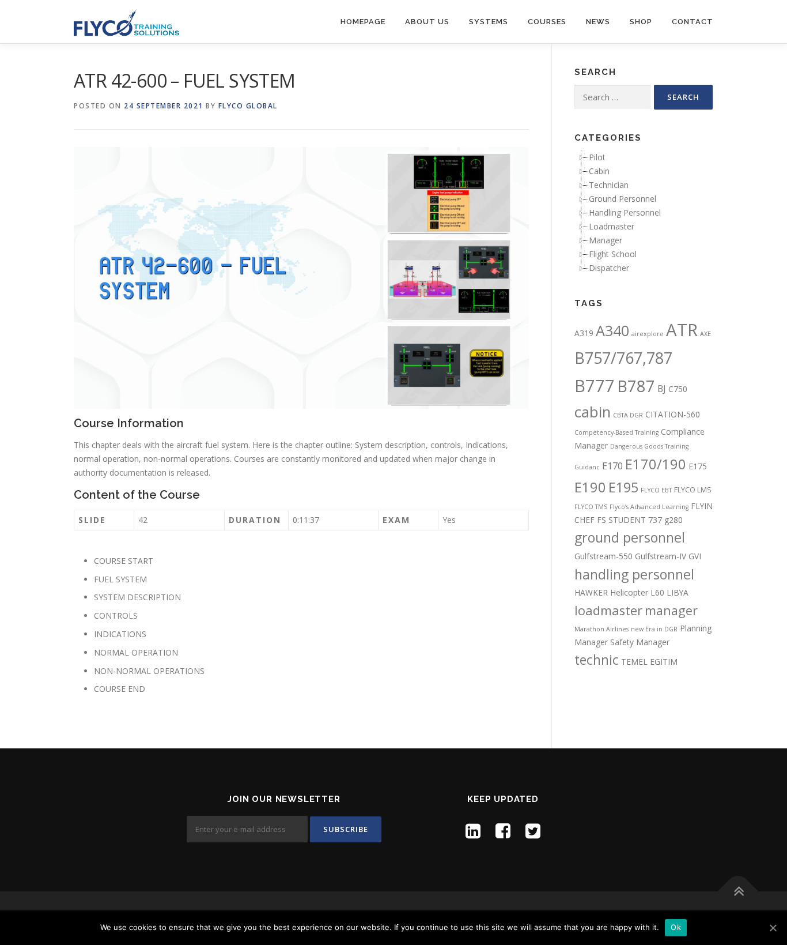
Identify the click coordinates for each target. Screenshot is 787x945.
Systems (488, 21)
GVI (694, 556)
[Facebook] (502, 830)
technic (596, 659)
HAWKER (591, 592)
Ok (676, 927)
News (598, 21)
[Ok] (772, 927)
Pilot (597, 157)
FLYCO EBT (656, 490)
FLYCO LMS (693, 490)
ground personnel (629, 537)
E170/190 (655, 464)
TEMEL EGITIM (649, 661)
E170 (612, 466)
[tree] (643, 212)
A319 (583, 332)
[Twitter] (532, 830)
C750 (677, 388)
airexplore (647, 334)
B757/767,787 (623, 357)
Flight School (613, 254)
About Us (427, 21)
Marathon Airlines (601, 629)
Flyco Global (248, 106)
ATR (682, 329)
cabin (592, 411)
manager (671, 610)
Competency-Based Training (616, 432)
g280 (673, 519)
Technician (609, 184)
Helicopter (629, 592)
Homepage (362, 21)
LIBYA (677, 592)
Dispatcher (609, 267)
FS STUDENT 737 (629, 519)
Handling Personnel (625, 212)
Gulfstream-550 (603, 556)
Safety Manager (639, 642)
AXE (705, 334)
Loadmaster (611, 226)
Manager (605, 240)
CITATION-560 (672, 414)
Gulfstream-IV (660, 556)
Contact (692, 21)
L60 (657, 592)
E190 (590, 487)
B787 (636, 386)
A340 (612, 330)
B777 (594, 385)
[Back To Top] (738, 891)
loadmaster (608, 610)
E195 (623, 487)
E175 (697, 466)
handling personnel (634, 574)
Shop (641, 21)
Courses (547, 21)
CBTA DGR (628, 415)
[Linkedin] (473, 830)
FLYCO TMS (590, 507)
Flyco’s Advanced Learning (649, 507)
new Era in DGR (654, 629)
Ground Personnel (622, 198)
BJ (661, 388)
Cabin (599, 170)
